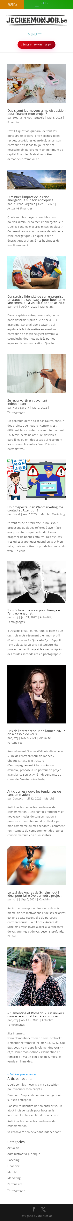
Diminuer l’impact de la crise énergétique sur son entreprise (30, 198)
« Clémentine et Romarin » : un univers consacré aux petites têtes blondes (35, 1014)
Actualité (13, 208)
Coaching (45, 899)
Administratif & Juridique (23, 1154)
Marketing (47, 306)
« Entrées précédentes (22, 1074)
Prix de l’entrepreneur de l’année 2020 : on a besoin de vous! (36, 732)
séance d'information (34, 44)
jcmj (15, 306)
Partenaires (14, 742)
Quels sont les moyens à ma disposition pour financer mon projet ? (36, 112)
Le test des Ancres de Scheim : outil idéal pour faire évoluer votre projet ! (34, 894)
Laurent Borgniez (24, 204)
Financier (13, 122)
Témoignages (16, 412)
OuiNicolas (45, 1216)
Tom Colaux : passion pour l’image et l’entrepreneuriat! (34, 611)
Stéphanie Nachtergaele (28, 117)
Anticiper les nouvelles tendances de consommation (34, 793)
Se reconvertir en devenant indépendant (27, 402)
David (16, 514)
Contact (18, 798)
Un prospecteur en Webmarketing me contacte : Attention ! (35, 508)
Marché (45, 514)
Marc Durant (21, 407)
